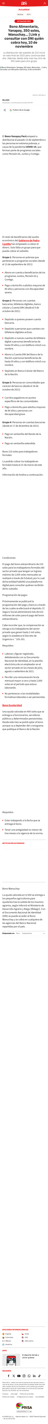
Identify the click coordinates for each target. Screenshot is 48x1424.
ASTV (29, 14)
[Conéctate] (44, 3)
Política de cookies (8, 1397)
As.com (5, 100)
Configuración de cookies (25, 1397)
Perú (18, 933)
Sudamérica (27, 933)
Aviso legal (14, 1394)
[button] (4, 110)
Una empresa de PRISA (24, 1405)
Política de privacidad (27, 1394)
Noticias (20, 14)
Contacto (5, 1394)
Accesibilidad (40, 1397)
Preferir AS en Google (21, 110)
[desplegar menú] (3, 3)
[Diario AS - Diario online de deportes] (24, 3)
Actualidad (24, 9)
